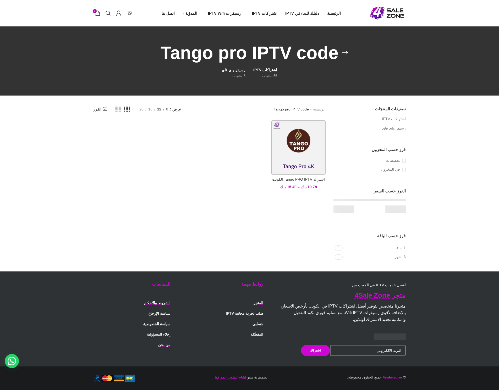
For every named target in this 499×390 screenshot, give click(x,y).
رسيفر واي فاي (394, 128)
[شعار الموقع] (387, 13)
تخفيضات (393, 160)
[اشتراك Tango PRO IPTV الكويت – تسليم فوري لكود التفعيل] (298, 147)
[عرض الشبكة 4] (127, 109)
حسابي (258, 324)
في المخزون (390, 169)
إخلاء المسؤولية (159, 334)
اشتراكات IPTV (394, 119)
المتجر (258, 303)
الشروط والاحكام (157, 303)
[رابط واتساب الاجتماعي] (130, 13)
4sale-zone (392, 377)
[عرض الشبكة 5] (118, 109)
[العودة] (345, 53)
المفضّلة (257, 334)
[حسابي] (118, 13)
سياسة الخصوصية (157, 324)
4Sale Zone (372, 295)
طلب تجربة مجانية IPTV (244, 313)
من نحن (164, 345)
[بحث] (108, 13)
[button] (12, 361)
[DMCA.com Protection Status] (390, 336)
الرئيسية (319, 109)
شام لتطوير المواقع (230, 377)
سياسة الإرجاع (160, 313)
